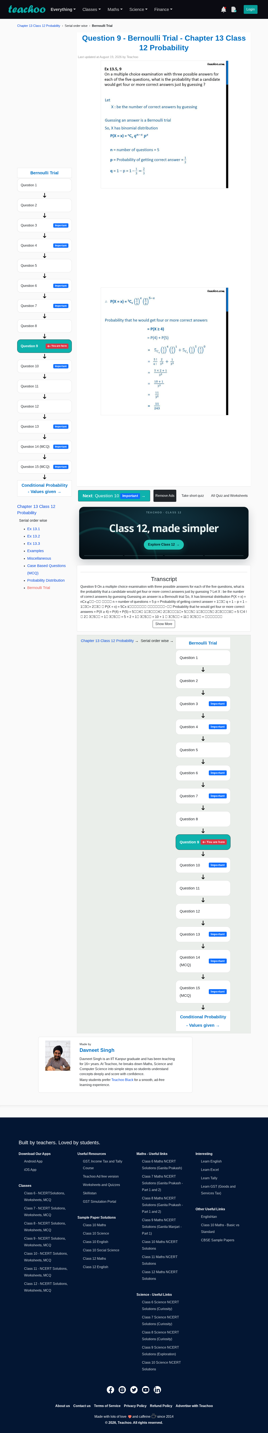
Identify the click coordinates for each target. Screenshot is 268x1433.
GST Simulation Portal (99, 1201)
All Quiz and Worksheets (229, 495)
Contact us (82, 1406)
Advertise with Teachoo (194, 1406)
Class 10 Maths (94, 1225)
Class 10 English (95, 1242)
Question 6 (44, 285)
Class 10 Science (96, 1233)
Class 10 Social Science (101, 1250)
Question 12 (30, 406)
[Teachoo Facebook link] (111, 1389)
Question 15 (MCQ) (44, 467)
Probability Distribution (46, 580)
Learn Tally (209, 1178)
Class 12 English (95, 1267)
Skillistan (90, 1193)
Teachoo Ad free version (101, 1176)
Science (136, 9)
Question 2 (29, 205)
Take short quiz (193, 495)
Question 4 (44, 245)
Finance (161, 9)
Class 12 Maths (94, 1258)
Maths (113, 9)
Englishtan (209, 1216)
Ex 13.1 (33, 529)
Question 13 (44, 426)
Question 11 (30, 386)
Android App (33, 1161)
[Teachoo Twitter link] (134, 1389)
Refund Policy (161, 1406)
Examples (35, 551)
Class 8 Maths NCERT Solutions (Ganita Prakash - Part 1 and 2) (162, 1204)
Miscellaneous (39, 558)
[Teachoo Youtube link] (146, 1389)
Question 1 (29, 185)
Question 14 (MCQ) (44, 446)
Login (250, 9)
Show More (163, 624)
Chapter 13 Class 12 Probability (38, 25)
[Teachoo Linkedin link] (157, 1389)
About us (62, 1406)
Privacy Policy (135, 1406)
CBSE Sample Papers (217, 1240)
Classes (89, 9)
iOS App (30, 1170)
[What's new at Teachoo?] (224, 9)
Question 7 (44, 306)
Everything (61, 9)
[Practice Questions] (234, 9)
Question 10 (44, 366)
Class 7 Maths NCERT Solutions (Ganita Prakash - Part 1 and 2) (162, 1183)
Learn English (211, 1161)
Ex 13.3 (33, 543)
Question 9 (44, 346)
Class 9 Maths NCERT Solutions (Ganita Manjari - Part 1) (162, 1226)
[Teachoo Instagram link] (123, 1389)
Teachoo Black (122, 1080)
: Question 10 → (114, 495)
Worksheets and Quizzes (101, 1185)
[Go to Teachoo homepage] (27, 9)
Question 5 (29, 265)
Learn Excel (210, 1170)
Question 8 (29, 326)
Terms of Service (107, 1406)
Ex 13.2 (33, 536)
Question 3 (44, 225)
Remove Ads (164, 495)
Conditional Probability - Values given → (45, 488)
